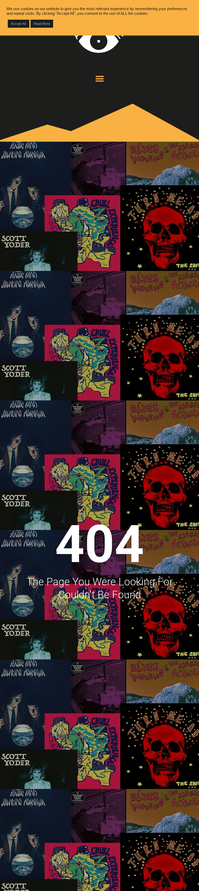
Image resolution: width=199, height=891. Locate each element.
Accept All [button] (18, 24)
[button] (99, 79)
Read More (42, 24)
